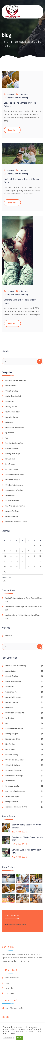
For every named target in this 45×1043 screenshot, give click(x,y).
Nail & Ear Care (10, 459)
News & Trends (10, 464)
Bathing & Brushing (11, 391)
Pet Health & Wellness (12, 480)
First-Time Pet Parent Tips (14, 443)
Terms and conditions (12, 977)
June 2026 (8, 635)
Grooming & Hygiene (11, 448)
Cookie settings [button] (8, 1038)
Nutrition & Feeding (11, 469)
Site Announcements (12, 500)
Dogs (6, 438)
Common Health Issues (13, 412)
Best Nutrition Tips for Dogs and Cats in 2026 (21, 606)
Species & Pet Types (12, 511)
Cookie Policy (9, 988)
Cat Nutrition (9, 401)
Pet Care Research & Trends (14, 474)
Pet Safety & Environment (14, 485)
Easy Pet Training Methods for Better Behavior (21, 598)
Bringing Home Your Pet (13, 396)
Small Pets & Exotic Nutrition (15, 506)
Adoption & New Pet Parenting (17, 97)
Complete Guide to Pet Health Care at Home (20, 615)
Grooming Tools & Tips (12, 453)
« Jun (4, 581)
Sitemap (7, 983)
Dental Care (9, 422)
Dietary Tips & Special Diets (14, 427)
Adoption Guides (10, 385)
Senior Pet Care (10, 495)
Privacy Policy (9, 993)
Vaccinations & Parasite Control (16, 521)
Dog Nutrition (9, 432)
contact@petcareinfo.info (14, 1008)
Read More (12, 130)
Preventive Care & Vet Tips (14, 490)
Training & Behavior (11, 516)
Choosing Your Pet (11, 406)
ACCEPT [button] (19, 1038)
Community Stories (11, 417)
